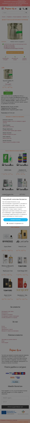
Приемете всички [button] (16, 219)
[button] (15, 223)
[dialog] (15, 211)
